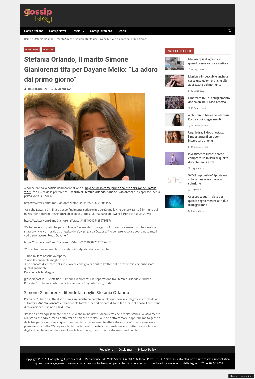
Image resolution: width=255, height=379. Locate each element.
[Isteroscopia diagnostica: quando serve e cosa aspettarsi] (174, 63)
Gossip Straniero (101, 31)
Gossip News (57, 31)
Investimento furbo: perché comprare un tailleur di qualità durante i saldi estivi (208, 158)
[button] (229, 31)
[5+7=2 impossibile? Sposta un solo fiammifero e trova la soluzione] (174, 179)
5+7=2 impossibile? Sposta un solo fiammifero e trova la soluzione (207, 179)
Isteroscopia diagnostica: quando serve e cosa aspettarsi (208, 61)
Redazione (106, 349)
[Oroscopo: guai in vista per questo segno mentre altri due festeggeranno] (174, 201)
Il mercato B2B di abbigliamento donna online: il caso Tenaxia (209, 100)
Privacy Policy (147, 349)
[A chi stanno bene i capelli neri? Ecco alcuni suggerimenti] (174, 119)
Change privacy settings (241, 375)
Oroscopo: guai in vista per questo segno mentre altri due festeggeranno (208, 201)
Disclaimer (126, 349)
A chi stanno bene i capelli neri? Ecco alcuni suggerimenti (208, 117)
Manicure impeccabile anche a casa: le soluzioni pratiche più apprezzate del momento (208, 81)
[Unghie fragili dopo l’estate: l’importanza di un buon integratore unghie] (174, 137)
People (122, 31)
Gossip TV (77, 31)
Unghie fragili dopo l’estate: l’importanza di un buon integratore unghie (206, 137)
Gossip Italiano (34, 31)
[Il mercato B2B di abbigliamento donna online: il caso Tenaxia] (174, 102)
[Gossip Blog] (38, 15)
